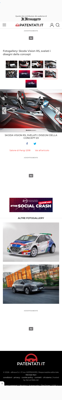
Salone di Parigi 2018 (20, 150)
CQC (54, 385)
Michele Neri (31, 375)
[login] (52, 25)
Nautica (23, 385)
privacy (17, 377)
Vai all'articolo (42, 150)
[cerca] (59, 25)
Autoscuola (34, 385)
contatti (38, 377)
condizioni (7, 377)
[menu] (4, 25)
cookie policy (27, 377)
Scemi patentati (10, 385)
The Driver (45, 385)
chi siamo (47, 377)
